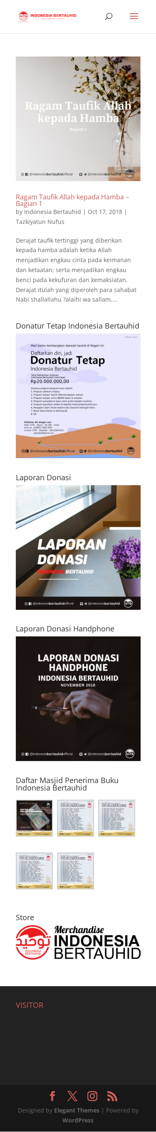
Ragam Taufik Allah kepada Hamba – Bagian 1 (72, 200)
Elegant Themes (76, 1110)
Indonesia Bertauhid (52, 212)
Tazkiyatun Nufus (40, 222)
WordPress (78, 1120)
